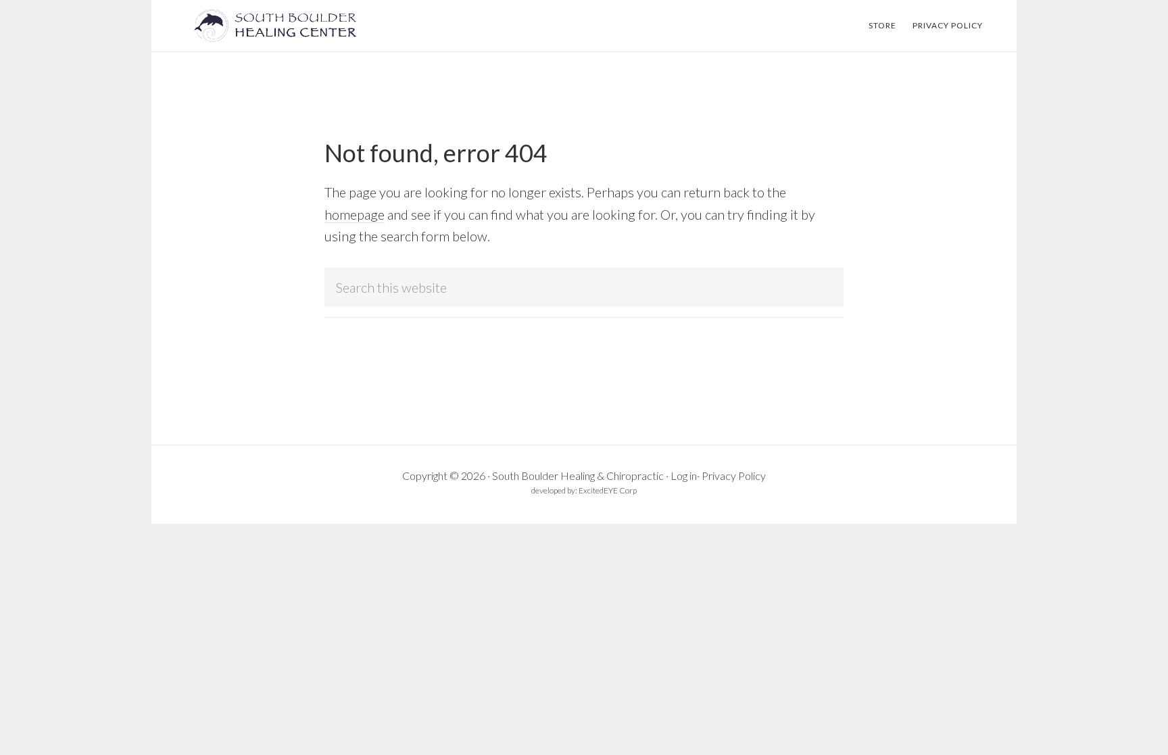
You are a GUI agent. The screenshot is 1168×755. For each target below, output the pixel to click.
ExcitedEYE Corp (608, 490)
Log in (684, 475)
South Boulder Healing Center (279, 25)
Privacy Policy (734, 475)
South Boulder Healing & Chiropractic (578, 475)
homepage (354, 214)
